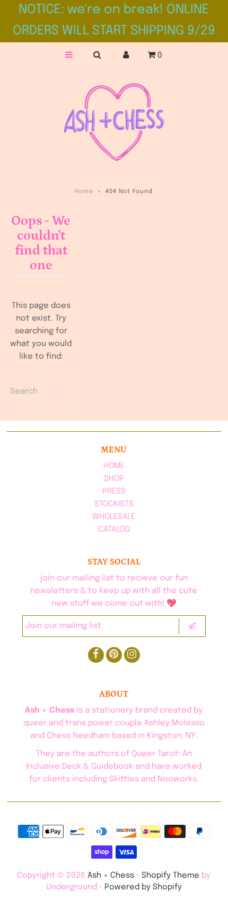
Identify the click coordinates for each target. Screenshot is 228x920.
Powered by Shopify (143, 887)
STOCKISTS (114, 504)
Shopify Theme (170, 875)
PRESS (114, 491)
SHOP (114, 479)
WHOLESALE (113, 517)
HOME (114, 466)
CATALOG (114, 529)
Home (84, 191)
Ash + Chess (110, 875)
